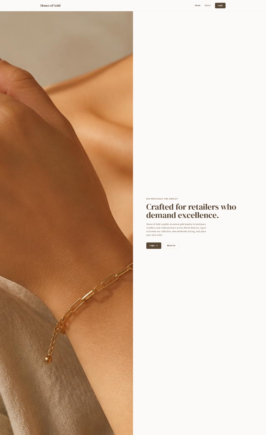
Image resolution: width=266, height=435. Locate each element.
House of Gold (50, 5)
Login (220, 5)
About (208, 5)
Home (197, 5)
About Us (171, 245)
